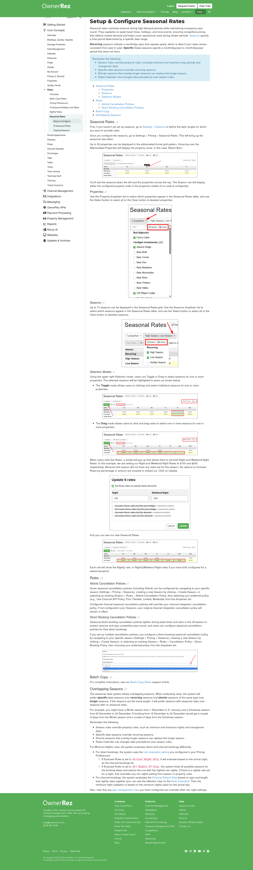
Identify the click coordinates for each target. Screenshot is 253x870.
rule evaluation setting (156, 752)
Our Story (119, 810)
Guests (50, 67)
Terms (55, 851)
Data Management (56, 48)
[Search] (209, 12)
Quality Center (54, 85)
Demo (186, 6)
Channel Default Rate (164, 777)
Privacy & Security (55, 76)
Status (46, 851)
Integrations (151, 830)
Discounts (52, 57)
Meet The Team (122, 826)
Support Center (187, 806)
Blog (116, 842)
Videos (182, 810)
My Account (52, 71)
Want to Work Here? (125, 834)
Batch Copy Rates (58, 98)
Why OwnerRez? (123, 806)
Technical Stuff (54, 175)
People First (120, 830)
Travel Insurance (55, 185)
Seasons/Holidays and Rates (65, 107)
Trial (205, 6)
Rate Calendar (179, 781)
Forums (183, 818)
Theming (51, 180)
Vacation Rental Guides (191, 822)
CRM (147, 834)
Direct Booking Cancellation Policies (123, 107)
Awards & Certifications (126, 818)
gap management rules (125, 789)
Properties (52, 80)
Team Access (53, 171)
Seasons (194, 35)
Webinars (183, 814)
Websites (150, 814)
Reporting (150, 838)
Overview (51, 35)
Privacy (63, 851)
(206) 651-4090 (50, 825)
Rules (50, 144)
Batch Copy (102, 111)
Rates (50, 89)
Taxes (50, 166)
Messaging (150, 810)
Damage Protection (56, 44)
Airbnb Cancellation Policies (118, 104)
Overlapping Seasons (108, 115)
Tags (49, 157)
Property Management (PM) (160, 826)
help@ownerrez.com (53, 822)
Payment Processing (156, 822)
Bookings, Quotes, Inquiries (60, 39)
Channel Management (156, 806)
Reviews (51, 139)
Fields (50, 62)
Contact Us (184, 826)
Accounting (151, 818)
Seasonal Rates (57, 116)
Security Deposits (55, 148)
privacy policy (86, 860)
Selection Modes (111, 96)
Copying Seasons (61, 130)
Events (118, 838)
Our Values (119, 814)
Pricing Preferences (59, 103)
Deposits (51, 53)
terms (98, 860)
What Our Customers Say (127, 822)
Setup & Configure (61, 121)
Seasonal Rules (63, 125)
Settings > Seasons (154, 126)
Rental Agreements (56, 135)
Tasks (50, 162)
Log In (170, 6)
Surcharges (52, 153)
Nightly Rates (56, 111)
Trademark (75, 851)
